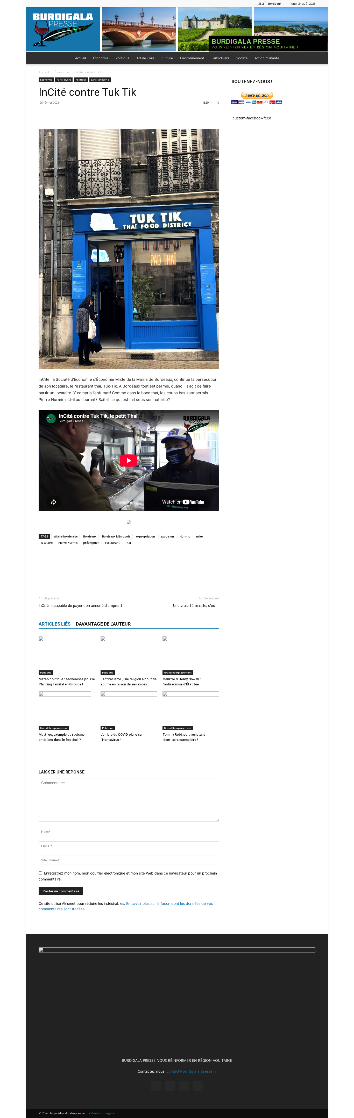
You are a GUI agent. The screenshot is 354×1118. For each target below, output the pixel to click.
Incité (199, 536)
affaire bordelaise (65, 536)
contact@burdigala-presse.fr (191, 1071)
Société (241, 58)
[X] (59, 3)
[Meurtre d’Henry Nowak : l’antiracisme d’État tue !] (190, 655)
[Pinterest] (67, 114)
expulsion (167, 536)
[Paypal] (51, 3)
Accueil (80, 58)
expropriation (145, 536)
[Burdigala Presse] (177, 29)
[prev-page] (42, 750)
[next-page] (50, 750)
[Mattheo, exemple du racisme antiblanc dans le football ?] (67, 710)
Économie (100, 58)
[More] (91, 114)
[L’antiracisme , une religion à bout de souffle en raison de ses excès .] (129, 655)
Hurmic (185, 536)
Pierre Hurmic (67, 542)
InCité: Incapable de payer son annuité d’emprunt (80, 605)
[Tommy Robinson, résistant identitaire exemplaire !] (190, 710)
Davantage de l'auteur (103, 624)
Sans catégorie (100, 79)
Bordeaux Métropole (116, 536)
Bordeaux (89, 536)
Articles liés (54, 624)
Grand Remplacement (178, 672)
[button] (309, 58)
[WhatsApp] (79, 114)
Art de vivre (145, 58)
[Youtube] (68, 3)
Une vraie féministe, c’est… (196, 605)
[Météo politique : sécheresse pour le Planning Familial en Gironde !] (67, 655)
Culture (167, 58)
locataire (47, 542)
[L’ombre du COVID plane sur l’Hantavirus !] (129, 710)
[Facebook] (42, 3)
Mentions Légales (103, 1113)
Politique (122, 58)
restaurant (112, 542)
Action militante (267, 58)
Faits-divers (220, 58)
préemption (91, 542)
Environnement (192, 58)
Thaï (128, 542)
